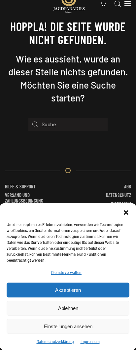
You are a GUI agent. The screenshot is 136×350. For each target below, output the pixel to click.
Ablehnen (68, 308)
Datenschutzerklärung (55, 341)
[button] (126, 211)
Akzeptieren (68, 290)
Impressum (90, 341)
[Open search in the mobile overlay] (118, 3)
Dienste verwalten (66, 272)
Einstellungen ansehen (68, 326)
